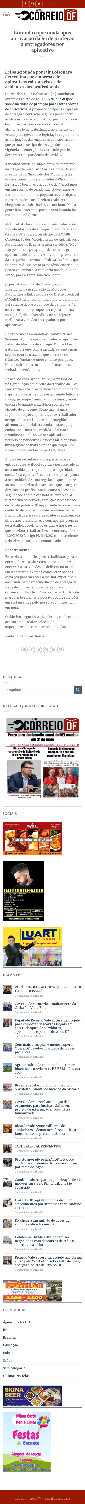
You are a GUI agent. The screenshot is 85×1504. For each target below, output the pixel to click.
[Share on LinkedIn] (60, 650)
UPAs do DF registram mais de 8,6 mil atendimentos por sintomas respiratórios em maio (48, 1204)
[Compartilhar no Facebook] (31, 650)
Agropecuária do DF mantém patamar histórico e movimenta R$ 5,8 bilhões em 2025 (47, 1068)
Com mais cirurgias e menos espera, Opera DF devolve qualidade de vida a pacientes (44, 1048)
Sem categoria (14, 1368)
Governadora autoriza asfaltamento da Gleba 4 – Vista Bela (45, 1006)
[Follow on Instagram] (32, 4)
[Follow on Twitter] (39, 4)
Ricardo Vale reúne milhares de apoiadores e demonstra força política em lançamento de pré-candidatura (48, 1129)
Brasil (8, 1330)
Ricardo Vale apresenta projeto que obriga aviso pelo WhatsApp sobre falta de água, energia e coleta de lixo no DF (48, 1261)
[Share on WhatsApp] (24, 650)
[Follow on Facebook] (25, 4)
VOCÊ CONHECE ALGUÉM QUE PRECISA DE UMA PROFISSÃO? (48, 989)
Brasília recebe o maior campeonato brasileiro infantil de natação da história (47, 1087)
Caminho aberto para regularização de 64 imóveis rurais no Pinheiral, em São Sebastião (48, 1183)
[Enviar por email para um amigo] (46, 650)
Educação (10, 1345)
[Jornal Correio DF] (46, 15)
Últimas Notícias (16, 1376)
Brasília (9, 1337)
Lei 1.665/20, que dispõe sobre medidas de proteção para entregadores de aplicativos (41, 104)
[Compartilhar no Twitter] (39, 650)
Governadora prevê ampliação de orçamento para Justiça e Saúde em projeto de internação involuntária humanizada (42, 1107)
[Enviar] (78, 690)
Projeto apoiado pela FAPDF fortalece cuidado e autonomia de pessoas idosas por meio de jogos (46, 1163)
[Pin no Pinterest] (53, 650)
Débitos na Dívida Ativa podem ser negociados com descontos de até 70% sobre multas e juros (45, 1241)
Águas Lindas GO (16, 1322)
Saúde (7, 1361)
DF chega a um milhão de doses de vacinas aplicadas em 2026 (42, 1222)
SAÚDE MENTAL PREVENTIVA (38, 1146)
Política (9, 1353)
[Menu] (6, 15)
